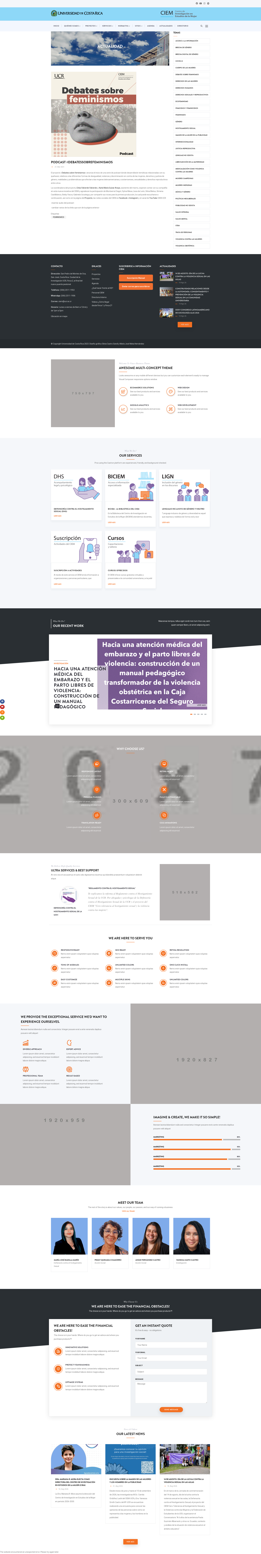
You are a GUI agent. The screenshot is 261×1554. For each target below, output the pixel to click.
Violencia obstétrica (184, 246)
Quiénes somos (71, 26)
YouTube (153, 198)
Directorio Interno (99, 297)
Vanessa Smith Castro (106, 1260)
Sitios (138, 26)
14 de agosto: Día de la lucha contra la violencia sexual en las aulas (192, 276)
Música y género (182, 192)
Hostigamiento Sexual (185, 128)
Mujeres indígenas (183, 185)
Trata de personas (183, 232)
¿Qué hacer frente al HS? (102, 288)
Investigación (61, 663)
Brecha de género (183, 47)
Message (139, 1379)
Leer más (57, 516)
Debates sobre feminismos (73, 173)
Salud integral (182, 212)
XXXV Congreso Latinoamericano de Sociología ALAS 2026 (192, 311)
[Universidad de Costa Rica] (77, 13)
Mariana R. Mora (184, 1260)
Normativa (123, 26)
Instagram (133, 198)
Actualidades (166, 26)
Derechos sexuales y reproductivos (191, 95)
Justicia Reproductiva (185, 148)
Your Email (140, 1352)
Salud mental (181, 219)
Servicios (106, 26)
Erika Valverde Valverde (87, 188)
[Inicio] (178, 14)
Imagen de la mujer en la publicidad (191, 135)
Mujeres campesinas (184, 178)
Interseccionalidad (184, 142)
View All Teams (128, 1211)
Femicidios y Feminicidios (186, 108)
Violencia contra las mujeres (188, 239)
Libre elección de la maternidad (189, 162)
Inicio (56, 26)
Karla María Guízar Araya (109, 188)
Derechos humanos (184, 88)
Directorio (182, 26)
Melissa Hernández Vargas (149, 1260)
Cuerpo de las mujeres (185, 68)
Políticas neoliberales (185, 198)
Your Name (140, 1339)
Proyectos (90, 26)
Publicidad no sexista (185, 205)
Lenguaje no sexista (184, 155)
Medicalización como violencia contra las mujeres (189, 170)
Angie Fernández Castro (66, 1260)
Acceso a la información (186, 41)
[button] (191, 714)
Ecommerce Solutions (142, 387)
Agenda (151, 26)
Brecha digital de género (186, 54)
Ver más (185, 324)
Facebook (123, 198)
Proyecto (88, 198)
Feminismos (58, 217)
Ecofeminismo (181, 101)
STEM (177, 225)
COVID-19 (179, 61)
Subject (139, 1365)
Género (178, 121)
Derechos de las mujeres (186, 81)
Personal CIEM (98, 293)
